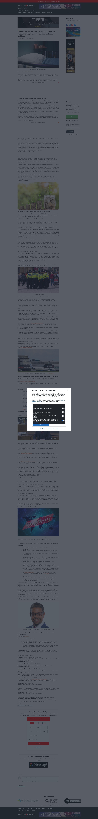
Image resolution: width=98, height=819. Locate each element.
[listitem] (49, 405)
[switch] (63, 408)
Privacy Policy (55, 428)
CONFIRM (41, 424)
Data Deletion (42, 428)
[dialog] (49, 409)
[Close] (69, 390)
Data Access (49, 428)
